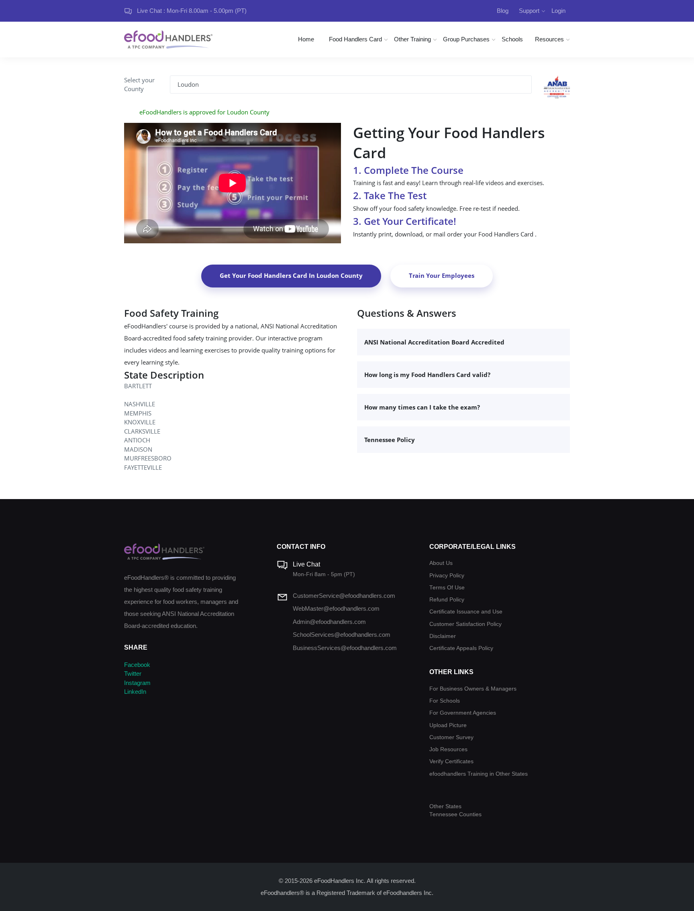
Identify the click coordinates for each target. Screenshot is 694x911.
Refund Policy (446, 600)
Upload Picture (448, 725)
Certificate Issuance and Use (465, 612)
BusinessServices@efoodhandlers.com (345, 647)
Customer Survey (451, 737)
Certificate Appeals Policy (461, 648)
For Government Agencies (462, 713)
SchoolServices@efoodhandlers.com (341, 634)
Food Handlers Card (355, 39)
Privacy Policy (446, 576)
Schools (512, 39)
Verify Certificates (451, 761)
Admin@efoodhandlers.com (329, 621)
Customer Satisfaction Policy (465, 624)
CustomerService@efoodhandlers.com (344, 595)
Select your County (139, 84)
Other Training (412, 39)
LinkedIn (135, 691)
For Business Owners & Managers (472, 689)
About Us (441, 563)
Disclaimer (442, 636)
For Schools (444, 701)
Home (306, 39)
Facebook (137, 664)
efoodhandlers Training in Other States (478, 774)
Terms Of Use (447, 588)
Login (558, 10)
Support (529, 10)
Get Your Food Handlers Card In (291, 275)
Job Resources (448, 749)
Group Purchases (466, 39)
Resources (549, 39)
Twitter (132, 673)
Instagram (137, 682)
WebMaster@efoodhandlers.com (336, 608)
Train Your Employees (441, 275)
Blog (502, 10)
